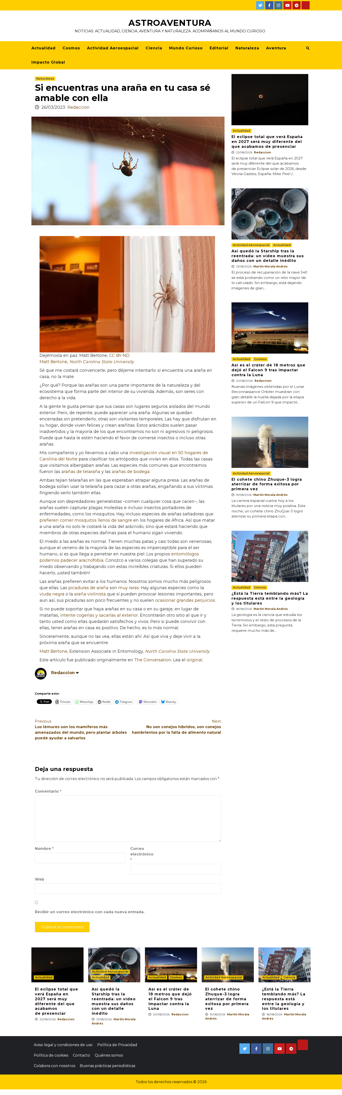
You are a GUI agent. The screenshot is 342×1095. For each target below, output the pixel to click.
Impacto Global (48, 62)
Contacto (81, 1055)
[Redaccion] (41, 673)
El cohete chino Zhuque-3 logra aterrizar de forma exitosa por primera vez (266, 484)
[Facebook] (269, 5)
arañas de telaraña (80, 471)
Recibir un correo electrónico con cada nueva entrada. (89, 912)
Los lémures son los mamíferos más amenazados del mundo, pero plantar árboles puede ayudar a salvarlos (81, 729)
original (194, 659)
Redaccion (78, 107)
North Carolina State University (101, 361)
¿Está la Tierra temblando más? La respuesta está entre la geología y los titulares (269, 598)
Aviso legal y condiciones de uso (63, 1045)
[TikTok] (306, 5)
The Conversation (152, 659)
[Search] (308, 48)
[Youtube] (287, 5)
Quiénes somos (109, 1055)
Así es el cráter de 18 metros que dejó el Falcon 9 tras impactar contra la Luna (268, 370)
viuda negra (52, 594)
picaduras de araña (88, 587)
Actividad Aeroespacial (113, 48)
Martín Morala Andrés (270, 266)
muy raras (128, 587)
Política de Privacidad (117, 1045)
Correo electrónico (141, 854)
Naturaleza (247, 48)
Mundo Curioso (186, 48)
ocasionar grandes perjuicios (185, 600)
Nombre (44, 848)
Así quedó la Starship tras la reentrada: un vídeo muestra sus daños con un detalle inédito (267, 256)
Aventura (276, 48)
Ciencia (154, 48)
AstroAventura (169, 23)
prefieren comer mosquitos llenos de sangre (86, 520)
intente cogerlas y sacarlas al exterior (99, 615)
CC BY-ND (119, 355)
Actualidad (43, 48)
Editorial (219, 48)
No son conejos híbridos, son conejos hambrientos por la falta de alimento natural (176, 727)
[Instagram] (278, 5)
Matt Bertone (53, 361)
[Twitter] (260, 5)
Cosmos (71, 48)
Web (39, 879)
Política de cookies (51, 1055)
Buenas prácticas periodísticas (107, 1066)
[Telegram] (296, 5)
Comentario (48, 791)
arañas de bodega (131, 471)
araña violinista (90, 594)
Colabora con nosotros (54, 1066)
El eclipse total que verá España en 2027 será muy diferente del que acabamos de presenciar (267, 142)
